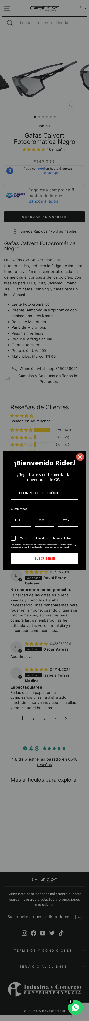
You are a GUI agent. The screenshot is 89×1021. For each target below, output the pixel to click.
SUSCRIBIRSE (44, 558)
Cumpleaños (19, 509)
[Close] (80, 457)
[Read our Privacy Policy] (75, 546)
